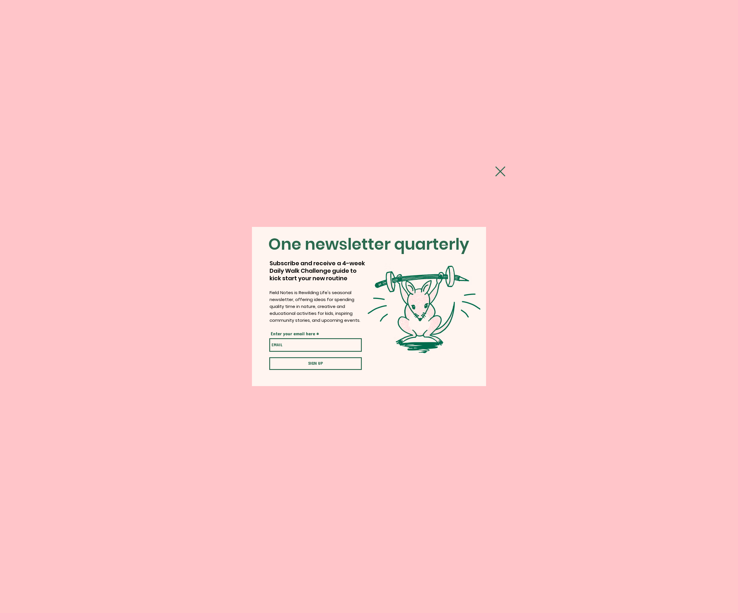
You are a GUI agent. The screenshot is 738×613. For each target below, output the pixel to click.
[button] (500, 171)
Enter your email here (293, 333)
